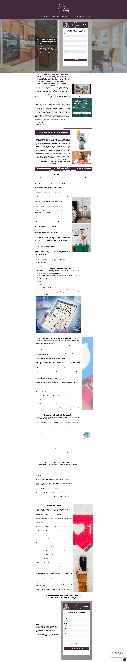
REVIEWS (79, 16)
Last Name (66, 38)
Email (65, 43)
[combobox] (65, 51)
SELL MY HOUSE (47, 16)
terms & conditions (72, 643)
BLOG (73, 16)
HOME (40, 16)
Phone (65, 638)
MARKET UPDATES (66, 16)
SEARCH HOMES (56, 16)
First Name (66, 33)
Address (65, 633)
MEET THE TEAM (86, 16)
